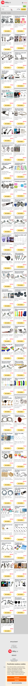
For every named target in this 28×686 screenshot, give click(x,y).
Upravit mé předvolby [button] (17, 683)
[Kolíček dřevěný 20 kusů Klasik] (7, 474)
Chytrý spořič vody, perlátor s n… (7, 128)
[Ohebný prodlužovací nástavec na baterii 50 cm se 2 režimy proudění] (20, 584)
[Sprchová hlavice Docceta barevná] (7, 510)
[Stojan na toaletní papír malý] (7, 620)
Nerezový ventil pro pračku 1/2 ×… (20, 200)
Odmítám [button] (17, 680)
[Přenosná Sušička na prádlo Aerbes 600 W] (20, 565)
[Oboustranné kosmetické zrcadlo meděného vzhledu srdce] (7, 402)
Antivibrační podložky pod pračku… (20, 290)
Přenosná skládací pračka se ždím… (6, 235)
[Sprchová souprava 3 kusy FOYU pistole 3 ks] (20, 401)
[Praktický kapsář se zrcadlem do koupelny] (20, 38)
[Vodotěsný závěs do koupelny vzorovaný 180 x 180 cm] (20, 167)
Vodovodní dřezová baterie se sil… (7, 562)
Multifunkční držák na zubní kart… (20, 17)
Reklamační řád (14, 661)
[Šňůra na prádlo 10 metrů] (20, 313)
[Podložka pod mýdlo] (20, 185)
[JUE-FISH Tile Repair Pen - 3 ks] (7, 437)
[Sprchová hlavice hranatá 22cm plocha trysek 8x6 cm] (7, 204)
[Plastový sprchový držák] (20, 330)
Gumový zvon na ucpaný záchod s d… (7, 254)
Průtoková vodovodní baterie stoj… (20, 72)
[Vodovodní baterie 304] (7, 602)
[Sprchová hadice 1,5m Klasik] (7, 419)
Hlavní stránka (3, 13)
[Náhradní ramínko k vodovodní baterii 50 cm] (7, 113)
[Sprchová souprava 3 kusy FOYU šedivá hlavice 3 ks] (7, 149)
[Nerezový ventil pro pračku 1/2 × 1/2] (20, 204)
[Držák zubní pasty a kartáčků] (20, 510)
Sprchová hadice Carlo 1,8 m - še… (6, 452)
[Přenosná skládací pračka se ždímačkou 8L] (7, 239)
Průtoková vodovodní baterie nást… (20, 53)
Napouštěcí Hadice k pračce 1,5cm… (7, 489)
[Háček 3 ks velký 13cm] (20, 437)
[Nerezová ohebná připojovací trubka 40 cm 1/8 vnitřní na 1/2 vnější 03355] (20, 276)
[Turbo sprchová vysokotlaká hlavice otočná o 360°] (20, 257)
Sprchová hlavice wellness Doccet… (6, 327)
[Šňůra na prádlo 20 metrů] (20, 383)
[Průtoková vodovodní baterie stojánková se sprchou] (20, 75)
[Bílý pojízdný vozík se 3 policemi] (20, 149)
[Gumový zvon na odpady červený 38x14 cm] (20, 419)
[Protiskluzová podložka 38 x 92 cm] (20, 547)
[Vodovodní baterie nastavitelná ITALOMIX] (7, 167)
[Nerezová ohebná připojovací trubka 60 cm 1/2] (7, 221)
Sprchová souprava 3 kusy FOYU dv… (7, 272)
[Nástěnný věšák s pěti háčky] (20, 239)
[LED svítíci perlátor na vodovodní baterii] (20, 492)
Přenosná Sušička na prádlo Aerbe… (20, 562)
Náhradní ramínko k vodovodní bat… (7, 109)
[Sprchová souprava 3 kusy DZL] (20, 474)
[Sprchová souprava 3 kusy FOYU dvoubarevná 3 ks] (7, 276)
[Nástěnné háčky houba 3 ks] (20, 456)
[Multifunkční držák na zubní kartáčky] (20, 20)
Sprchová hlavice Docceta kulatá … (6, 35)
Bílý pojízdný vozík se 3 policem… (20, 145)
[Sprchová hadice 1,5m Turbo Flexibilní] (20, 113)
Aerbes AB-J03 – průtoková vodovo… (7, 91)
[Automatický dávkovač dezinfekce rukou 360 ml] (7, 295)
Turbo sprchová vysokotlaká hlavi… (20, 254)
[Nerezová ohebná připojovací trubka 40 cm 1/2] (20, 221)
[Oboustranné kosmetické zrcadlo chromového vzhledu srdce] (20, 603)
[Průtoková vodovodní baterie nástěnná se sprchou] (20, 57)
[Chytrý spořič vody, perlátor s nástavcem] (7, 131)
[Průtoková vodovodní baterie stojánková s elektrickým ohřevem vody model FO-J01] (20, 95)
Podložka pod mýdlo (20, 181)
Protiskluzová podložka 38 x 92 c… (20, 543)
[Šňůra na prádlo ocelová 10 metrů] (20, 366)
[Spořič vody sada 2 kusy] (7, 185)
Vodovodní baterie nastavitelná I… (6, 164)
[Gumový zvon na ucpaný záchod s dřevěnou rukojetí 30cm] (7, 257)
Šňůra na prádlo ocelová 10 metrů (19, 362)
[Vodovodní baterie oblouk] (7, 547)
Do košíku (7, 31)
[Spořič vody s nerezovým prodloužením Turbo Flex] (7, 76)
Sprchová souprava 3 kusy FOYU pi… (20, 397)
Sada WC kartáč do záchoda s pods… (7, 379)
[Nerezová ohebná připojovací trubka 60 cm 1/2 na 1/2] (7, 313)
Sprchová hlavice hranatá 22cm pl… (6, 200)
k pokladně (23, 9)
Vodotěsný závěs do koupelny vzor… (20, 164)
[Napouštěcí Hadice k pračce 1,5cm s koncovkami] (7, 492)
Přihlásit (25, 2)
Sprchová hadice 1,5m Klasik (6, 416)
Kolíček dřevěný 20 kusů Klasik (7, 470)
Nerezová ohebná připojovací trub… (6, 217)
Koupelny (9, 13)
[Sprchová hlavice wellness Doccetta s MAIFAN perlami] (7, 330)
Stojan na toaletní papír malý (6, 617)
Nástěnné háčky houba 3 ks (19, 452)
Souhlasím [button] (16, 677)
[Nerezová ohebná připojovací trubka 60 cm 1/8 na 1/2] (20, 349)
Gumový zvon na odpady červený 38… (20, 416)
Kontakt (14, 658)
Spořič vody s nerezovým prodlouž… (5, 72)
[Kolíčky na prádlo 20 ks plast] (7, 349)
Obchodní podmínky (14, 660)
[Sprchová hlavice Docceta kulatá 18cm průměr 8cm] (7, 38)
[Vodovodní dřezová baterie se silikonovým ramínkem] (7, 565)
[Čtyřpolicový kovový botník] (7, 529)
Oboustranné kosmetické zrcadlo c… (20, 599)
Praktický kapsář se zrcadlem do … (20, 35)
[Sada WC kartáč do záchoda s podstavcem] (7, 383)
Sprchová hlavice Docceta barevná (6, 507)
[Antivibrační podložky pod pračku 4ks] (20, 294)
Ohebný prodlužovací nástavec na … (20, 580)
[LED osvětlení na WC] (20, 131)
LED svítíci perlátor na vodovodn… (20, 489)
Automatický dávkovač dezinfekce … (7, 291)
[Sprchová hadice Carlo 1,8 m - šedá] (7, 456)
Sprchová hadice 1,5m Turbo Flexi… (19, 109)
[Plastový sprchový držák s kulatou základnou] (7, 20)
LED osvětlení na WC (20, 127)
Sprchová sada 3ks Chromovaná (7, 53)
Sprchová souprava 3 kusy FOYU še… (7, 145)
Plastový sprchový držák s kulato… (6, 17)
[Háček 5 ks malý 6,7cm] (20, 529)
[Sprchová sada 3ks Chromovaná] (7, 57)
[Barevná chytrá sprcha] (7, 584)
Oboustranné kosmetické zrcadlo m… (7, 398)
